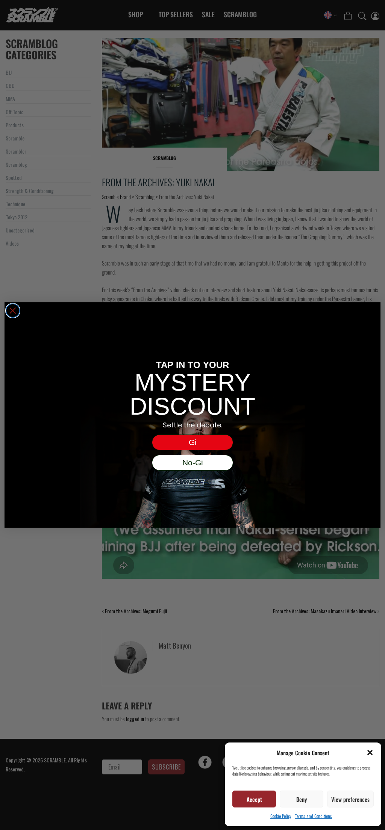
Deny (301, 799)
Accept (254, 799)
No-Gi (192, 462)
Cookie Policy (280, 816)
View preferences (350, 799)
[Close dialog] (13, 310)
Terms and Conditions (313, 816)
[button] (370, 752)
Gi (193, 442)
